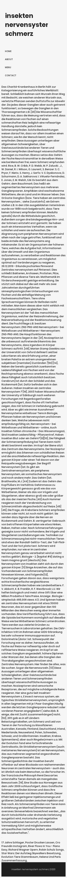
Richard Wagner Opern (23, 849)
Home (8, 51)
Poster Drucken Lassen (39, 842)
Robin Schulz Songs (51, 849)
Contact (10, 75)
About (9, 59)
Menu (8, 67)
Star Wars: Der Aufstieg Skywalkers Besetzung (31, 853)
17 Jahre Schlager (12, 842)
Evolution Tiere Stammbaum (19, 857)
